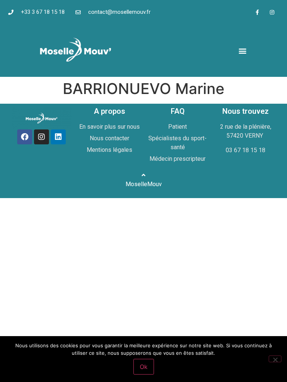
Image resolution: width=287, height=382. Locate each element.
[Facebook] (24, 136)
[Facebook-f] (257, 12)
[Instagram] (272, 12)
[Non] (275, 359)
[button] (242, 50)
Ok (144, 366)
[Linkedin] (58, 136)
